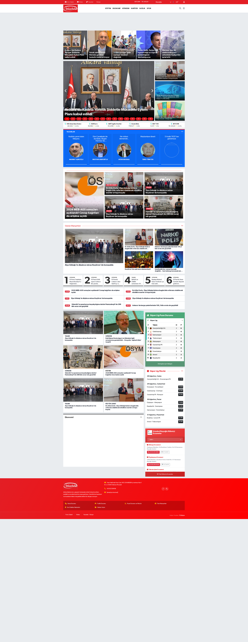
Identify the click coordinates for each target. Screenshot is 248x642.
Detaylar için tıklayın (165, 364)
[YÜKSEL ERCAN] (76, 150)
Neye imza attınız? (148, 137)
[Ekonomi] (141, 417)
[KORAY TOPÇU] (124, 150)
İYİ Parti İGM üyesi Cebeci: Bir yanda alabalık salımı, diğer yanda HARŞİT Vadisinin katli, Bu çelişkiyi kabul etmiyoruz (96, 282)
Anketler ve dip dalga (76, 137)
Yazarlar (90, 2)
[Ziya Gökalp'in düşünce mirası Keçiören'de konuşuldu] (124, 207)
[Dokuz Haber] (70, 8)
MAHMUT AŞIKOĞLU (172, 159)
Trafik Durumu (101, 503)
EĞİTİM (108, 8)
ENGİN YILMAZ (148, 159)
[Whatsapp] (163, 488)
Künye (98, 2)
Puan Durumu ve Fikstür (134, 503)
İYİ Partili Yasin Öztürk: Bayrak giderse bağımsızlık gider (178, 282)
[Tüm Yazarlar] (182, 132)
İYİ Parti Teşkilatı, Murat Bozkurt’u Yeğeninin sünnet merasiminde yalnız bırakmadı (75, 282)
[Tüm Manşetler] (182, 226)
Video (81, 2)
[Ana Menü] (184, 8)
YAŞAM (134, 277)
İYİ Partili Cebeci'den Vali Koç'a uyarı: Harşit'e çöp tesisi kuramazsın (117, 282)
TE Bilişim (182, 515)
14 (144, 118)
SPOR (149, 8)
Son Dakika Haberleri (73, 507)
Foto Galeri (70, 2)
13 (138, 118)
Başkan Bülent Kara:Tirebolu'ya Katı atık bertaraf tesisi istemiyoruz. (158, 282)
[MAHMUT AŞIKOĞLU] (171, 150)
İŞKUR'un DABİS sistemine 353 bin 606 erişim (137, 282)
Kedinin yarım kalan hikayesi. (172, 138)
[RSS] (166, 488)
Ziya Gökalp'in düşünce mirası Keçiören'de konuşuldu (91, 298)
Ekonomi (69, 417)
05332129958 (111, 488)
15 (150, 118)
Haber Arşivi (101, 507)
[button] (66, 91)
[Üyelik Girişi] (183, 2)
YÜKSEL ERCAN (76, 159)
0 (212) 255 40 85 (154, 452)
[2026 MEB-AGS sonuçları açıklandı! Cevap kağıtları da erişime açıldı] (84, 195)
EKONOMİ (116, 8)
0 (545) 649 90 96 (154, 464)
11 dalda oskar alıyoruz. (100, 138)
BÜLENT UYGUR (100, 159)
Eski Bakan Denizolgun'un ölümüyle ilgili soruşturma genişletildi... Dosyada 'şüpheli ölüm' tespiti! (123, 340)
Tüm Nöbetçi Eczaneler (166, 474)
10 (120, 118)
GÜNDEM (125, 8)
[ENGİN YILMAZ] (148, 150)
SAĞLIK (142, 8)
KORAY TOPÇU (124, 159)
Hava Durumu (72, 503)
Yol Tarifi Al (165, 452)
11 (126, 118)
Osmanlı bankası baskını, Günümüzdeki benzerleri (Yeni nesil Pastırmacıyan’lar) (124, 139)
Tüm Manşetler (162, 503)
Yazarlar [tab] (71, 132)
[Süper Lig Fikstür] (182, 371)
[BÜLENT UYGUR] (100, 150)
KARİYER (134, 8)
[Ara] (180, 8)
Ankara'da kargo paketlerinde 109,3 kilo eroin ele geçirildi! (155, 305)
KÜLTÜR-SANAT (110, 403)
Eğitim (108, 371)
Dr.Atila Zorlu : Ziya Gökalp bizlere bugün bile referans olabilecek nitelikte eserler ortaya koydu (122, 407)
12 (132, 118)
